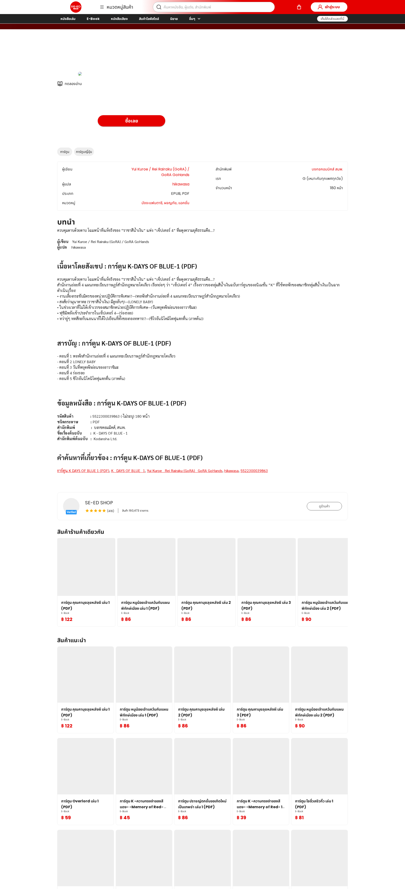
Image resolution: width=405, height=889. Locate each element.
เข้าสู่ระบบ (332, 7)
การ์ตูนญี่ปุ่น (84, 151)
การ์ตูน (64, 151)
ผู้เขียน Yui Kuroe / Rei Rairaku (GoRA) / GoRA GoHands (148, 53)
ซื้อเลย (131, 121)
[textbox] (202, 356)
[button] (332, 19)
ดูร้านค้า (324, 506)
